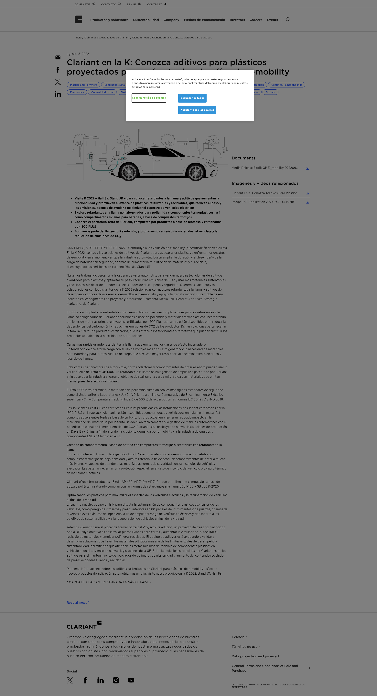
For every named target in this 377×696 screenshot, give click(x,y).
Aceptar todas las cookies (197, 110)
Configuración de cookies (149, 97)
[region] (190, 95)
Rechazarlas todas (192, 98)
